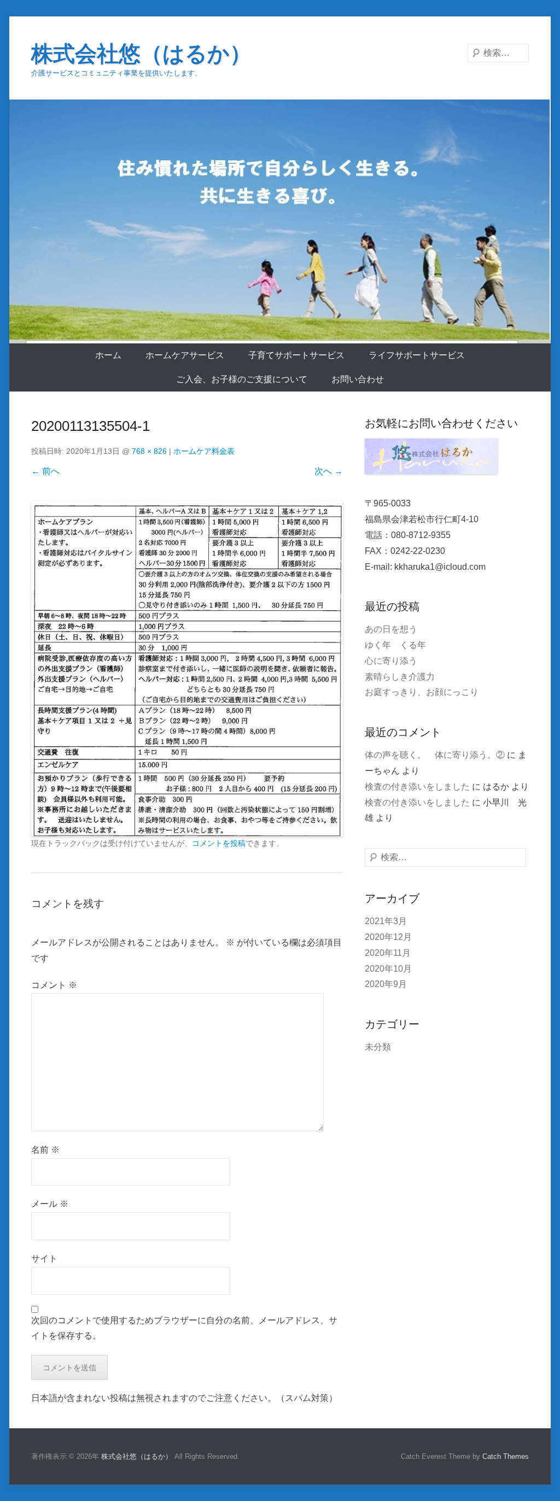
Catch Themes (505, 1456)
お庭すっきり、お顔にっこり (422, 692)
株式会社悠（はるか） (141, 54)
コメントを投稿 (219, 843)
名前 (45, 1149)
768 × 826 (149, 451)
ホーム (108, 355)
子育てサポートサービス (296, 355)
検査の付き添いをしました (417, 786)
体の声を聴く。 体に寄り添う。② (435, 755)
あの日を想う (391, 629)
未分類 (378, 1047)
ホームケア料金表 (204, 451)
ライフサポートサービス (417, 355)
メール (49, 1203)
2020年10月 (388, 968)
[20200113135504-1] (187, 669)
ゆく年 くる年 (395, 645)
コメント (54, 985)
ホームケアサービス (184, 355)
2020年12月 (388, 937)
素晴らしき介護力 (400, 676)
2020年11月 (388, 952)
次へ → (328, 471)
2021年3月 (386, 921)
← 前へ (45, 471)
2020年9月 (386, 984)
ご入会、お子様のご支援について (241, 379)
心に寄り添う (391, 660)
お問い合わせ (357, 379)
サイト (44, 1258)
